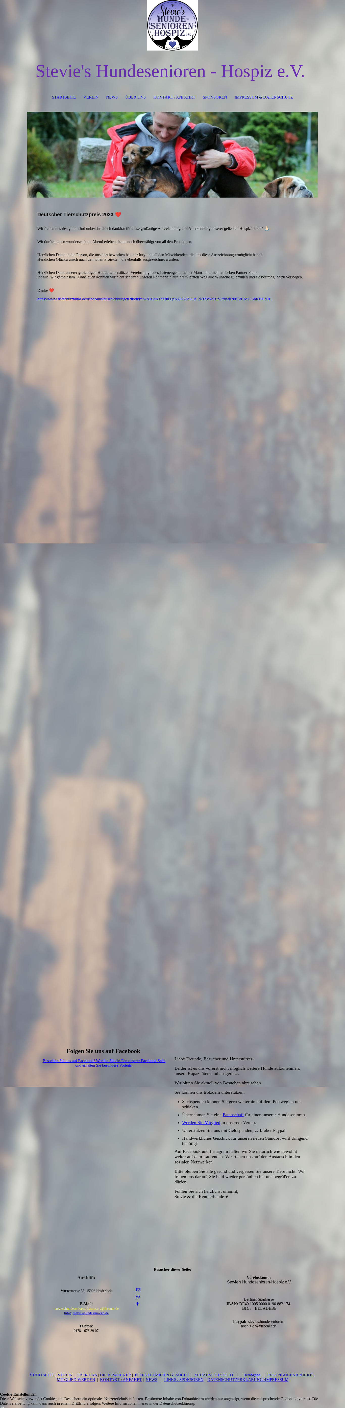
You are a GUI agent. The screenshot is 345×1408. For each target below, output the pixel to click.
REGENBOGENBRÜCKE (289, 1375)
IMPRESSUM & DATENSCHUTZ (264, 97)
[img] (172, 25)
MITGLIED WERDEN (76, 1379)
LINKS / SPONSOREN (184, 1379)
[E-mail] (138, 1289)
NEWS (112, 97)
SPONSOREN (215, 97)
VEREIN (90, 97)
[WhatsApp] (138, 1297)
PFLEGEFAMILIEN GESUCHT (162, 1375)
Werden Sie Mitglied (201, 1122)
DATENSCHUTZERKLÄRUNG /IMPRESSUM (247, 1379)
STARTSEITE (64, 97)
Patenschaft (233, 1114)
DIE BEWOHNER (115, 1375)
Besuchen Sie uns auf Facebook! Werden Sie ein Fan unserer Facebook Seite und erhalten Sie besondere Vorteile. (104, 1063)
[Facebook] (137, 1304)
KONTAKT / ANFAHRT (174, 97)
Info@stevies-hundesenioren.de (86, 1313)
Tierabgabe (251, 1375)
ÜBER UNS (135, 97)
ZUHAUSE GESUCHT (214, 1375)
